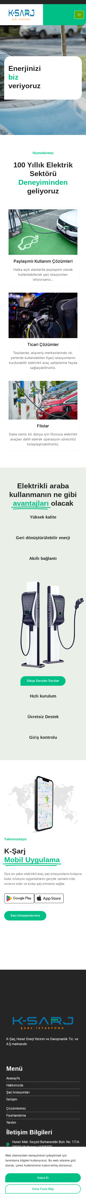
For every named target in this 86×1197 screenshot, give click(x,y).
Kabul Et (43, 1177)
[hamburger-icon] (79, 15)
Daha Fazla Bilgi (43, 1189)
